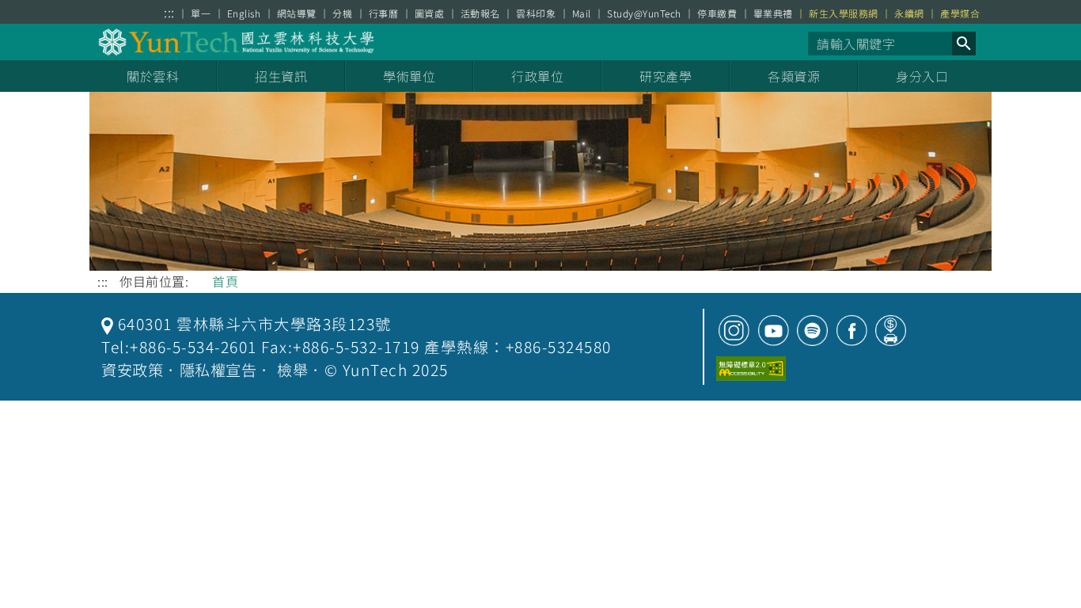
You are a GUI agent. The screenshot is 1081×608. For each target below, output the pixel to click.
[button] (964, 43)
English (244, 13)
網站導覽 (297, 13)
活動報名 (480, 13)
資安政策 (132, 370)
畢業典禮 (773, 13)
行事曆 (384, 13)
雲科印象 (536, 13)
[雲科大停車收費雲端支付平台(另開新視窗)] (890, 330)
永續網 (909, 13)
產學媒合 (960, 13)
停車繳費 (717, 13)
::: (169, 12)
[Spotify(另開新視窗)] (812, 330)
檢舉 (292, 370)
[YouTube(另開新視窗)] (773, 330)
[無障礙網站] (751, 368)
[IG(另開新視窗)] (734, 330)
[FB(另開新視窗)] (852, 330)
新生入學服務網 (843, 13)
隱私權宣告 (218, 370)
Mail (581, 13)
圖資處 (430, 13)
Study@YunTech (644, 13)
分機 (342, 13)
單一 (201, 13)
